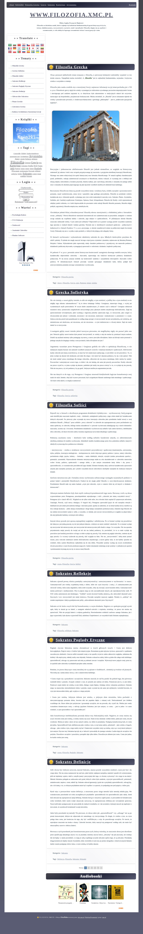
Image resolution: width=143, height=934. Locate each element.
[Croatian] (23, 45)
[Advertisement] (91, 48)
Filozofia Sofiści (17, 76)
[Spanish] (28, 51)
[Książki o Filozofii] (26, 142)
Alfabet (23, 153)
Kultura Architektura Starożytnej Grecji (26, 112)
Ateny (17, 159)
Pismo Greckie (17, 101)
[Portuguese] (19, 51)
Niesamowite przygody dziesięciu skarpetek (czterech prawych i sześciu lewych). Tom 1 (66, 903)
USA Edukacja (17, 220)
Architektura (24, 156)
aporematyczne (15, 156)
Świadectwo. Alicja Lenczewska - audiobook (99, 903)
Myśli (35, 166)
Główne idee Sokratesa (20, 96)
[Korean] (37, 48)
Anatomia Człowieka (19, 230)
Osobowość (16, 225)
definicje (34, 159)
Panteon (17, 169)
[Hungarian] (23, 48)
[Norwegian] (10, 51)
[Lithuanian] (42, 48)
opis (12, 168)
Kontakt (132, 5)
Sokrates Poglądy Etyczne (21, 86)
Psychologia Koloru (19, 215)
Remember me (27, 197)
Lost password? (31, 202)
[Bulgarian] (14, 45)
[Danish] (33, 45)
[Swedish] (33, 51)
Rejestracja (19, 202)
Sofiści (20, 174)
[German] (14, 48)
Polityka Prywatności (91, 917)
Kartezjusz (60, 5)
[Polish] (14, 51)
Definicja (28, 159)
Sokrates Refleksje (18, 81)
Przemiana (83, 903)
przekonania (24, 171)
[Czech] (28, 45)
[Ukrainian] (37, 51)
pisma (23, 169)
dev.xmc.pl (81, 917)
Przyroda (31, 171)
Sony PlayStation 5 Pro (26, 263)
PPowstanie (15, 171)
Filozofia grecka (67, 277)
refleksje (38, 171)
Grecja (43, 5)
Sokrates (51, 5)
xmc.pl (104, 917)
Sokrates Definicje (18, 91)
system (34, 174)
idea (40, 163)
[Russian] (23, 51)
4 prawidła (17, 153)
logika (30, 166)
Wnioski (29, 176)
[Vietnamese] (42, 51)
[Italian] (28, 48)
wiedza (23, 176)
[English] (42, 45)
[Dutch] (37, 45)
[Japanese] (33, 48)
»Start (11, 5)
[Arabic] (10, 45)
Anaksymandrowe (32, 153)
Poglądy (38, 168)
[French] (10, 48)
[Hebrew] (19, 48)
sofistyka (14, 174)
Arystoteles (71, 5)
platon (32, 169)
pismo (27, 169)
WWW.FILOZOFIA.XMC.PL (71, 15)
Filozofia (17, 162)
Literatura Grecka (18, 107)
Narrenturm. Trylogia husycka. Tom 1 (116, 903)
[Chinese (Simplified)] (19, 45)
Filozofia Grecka (32, 5)
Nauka (40, 166)
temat (39, 174)
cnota (22, 159)
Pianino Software (18, 235)
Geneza (27, 163)
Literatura (24, 166)
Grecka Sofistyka (18, 71)
